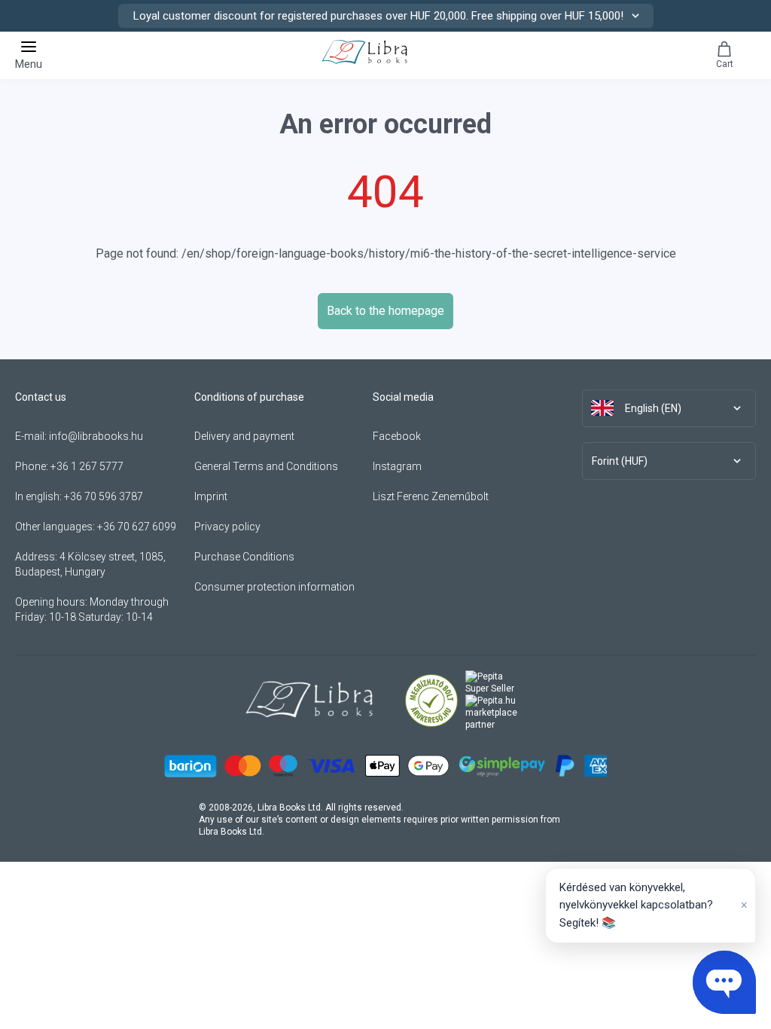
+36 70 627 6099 (136, 527)
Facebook (397, 436)
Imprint (210, 496)
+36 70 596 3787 (103, 496)
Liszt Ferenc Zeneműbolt (431, 496)
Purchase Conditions (244, 557)
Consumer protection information (274, 587)
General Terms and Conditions (266, 466)
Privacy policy (227, 527)
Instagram (397, 466)
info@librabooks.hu (96, 436)
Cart (724, 64)
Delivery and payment (244, 436)
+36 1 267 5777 (86, 466)
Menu (28, 64)
